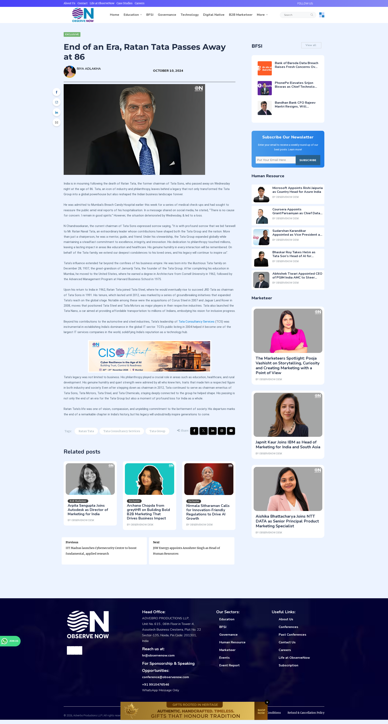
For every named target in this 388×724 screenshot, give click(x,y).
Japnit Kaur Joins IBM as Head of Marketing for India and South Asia (288, 444)
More (261, 15)
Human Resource (232, 642)
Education (131, 15)
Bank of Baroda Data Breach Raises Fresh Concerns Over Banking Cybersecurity (296, 67)
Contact (83, 3)
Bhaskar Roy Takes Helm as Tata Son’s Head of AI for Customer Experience (293, 256)
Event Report (229, 665)
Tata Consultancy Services (196, 321)
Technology (190, 15)
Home (114, 15)
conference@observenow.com (165, 677)
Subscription (288, 665)
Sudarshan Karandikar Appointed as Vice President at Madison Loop (296, 235)
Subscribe (307, 160)
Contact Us (287, 642)
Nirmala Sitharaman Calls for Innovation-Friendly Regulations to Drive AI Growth (208, 512)
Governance (167, 15)
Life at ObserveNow (102, 3)
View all (311, 45)
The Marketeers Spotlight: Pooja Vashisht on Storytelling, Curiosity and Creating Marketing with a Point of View (288, 366)
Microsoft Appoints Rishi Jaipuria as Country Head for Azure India (297, 190)
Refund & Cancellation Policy (306, 713)
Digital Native (214, 15)
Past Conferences (292, 634)
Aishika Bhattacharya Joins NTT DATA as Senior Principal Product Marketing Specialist (287, 521)
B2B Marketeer (240, 15)
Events (224, 657)
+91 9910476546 (155, 684)
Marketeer (227, 650)
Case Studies (125, 3)
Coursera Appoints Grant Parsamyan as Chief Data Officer (296, 213)
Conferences (288, 627)
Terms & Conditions (268, 713)
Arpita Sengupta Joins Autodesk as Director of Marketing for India (88, 509)
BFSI (149, 15)
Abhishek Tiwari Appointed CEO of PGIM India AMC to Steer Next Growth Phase (297, 277)
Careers (139, 3)
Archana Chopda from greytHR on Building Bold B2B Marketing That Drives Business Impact (148, 512)
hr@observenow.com (158, 655)
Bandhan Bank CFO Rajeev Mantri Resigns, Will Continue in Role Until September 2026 (295, 108)
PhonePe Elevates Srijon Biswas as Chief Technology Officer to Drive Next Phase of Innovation (296, 89)
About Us (69, 3)
